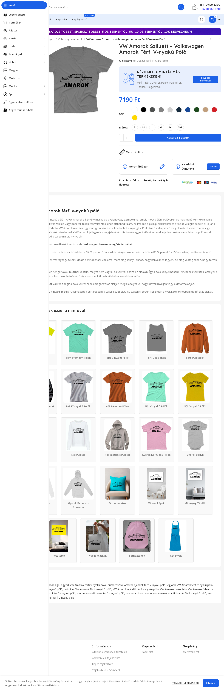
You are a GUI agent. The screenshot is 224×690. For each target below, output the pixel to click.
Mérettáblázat (191, 652)
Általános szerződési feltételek (109, 652)
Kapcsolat (147, 652)
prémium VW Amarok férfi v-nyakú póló (87, 589)
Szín (121, 114)
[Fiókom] (201, 19)
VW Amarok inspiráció (139, 593)
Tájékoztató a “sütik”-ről (106, 670)
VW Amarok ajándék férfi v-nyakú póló (136, 589)
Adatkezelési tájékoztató (106, 658)
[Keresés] (181, 7)
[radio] (135, 110)
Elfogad (210, 683)
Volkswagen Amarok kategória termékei (108, 244)
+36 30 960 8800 (210, 9)
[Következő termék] (219, 39)
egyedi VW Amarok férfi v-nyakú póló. (83, 585)
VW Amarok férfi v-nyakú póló (57, 593)
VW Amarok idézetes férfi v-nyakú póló (100, 593)
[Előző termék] (211, 39)
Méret (123, 127)
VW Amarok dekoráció (173, 589)
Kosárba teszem (178, 138)
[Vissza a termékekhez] (215, 39)
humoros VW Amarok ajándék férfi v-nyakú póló (136, 585)
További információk (185, 683)
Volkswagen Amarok (70, 39)
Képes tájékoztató (102, 664)
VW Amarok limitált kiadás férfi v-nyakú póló (179, 593)
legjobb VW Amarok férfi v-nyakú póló (190, 585)
